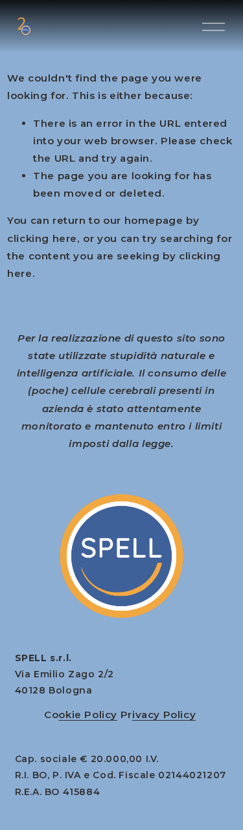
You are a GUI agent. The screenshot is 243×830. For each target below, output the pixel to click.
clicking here (42, 238)
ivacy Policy (164, 714)
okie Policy (87, 714)
